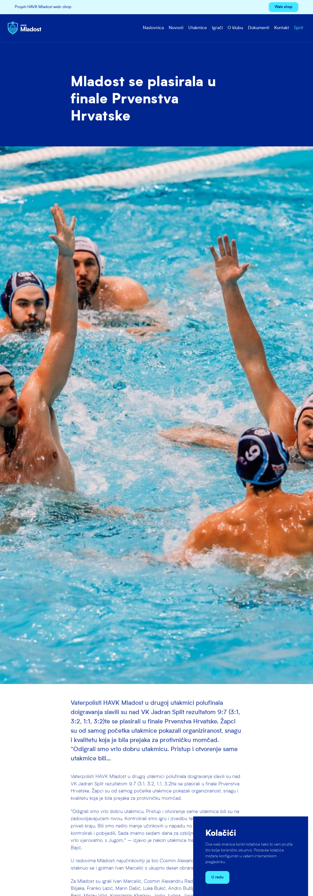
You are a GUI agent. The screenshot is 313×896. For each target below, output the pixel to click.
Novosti (176, 28)
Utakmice (197, 28)
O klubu (235, 28)
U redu (217, 877)
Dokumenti (258, 28)
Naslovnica (153, 28)
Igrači (217, 28)
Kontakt (281, 28)
